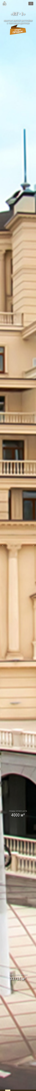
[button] (2, 545)
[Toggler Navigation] (30, 3)
